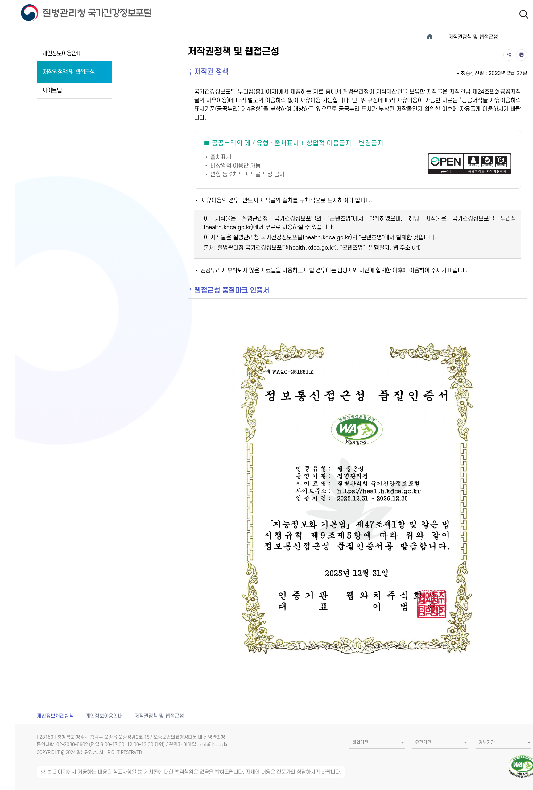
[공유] (508, 55)
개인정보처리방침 (55, 716)
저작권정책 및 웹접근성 (69, 72)
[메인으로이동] (429, 37)
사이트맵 (52, 90)
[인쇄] (521, 55)
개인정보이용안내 (61, 53)
